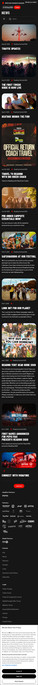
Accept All (19, 671)
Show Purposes (19, 681)
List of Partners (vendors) (9, 665)
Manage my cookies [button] (30, 2)
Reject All (19, 676)
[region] (19, 655)
